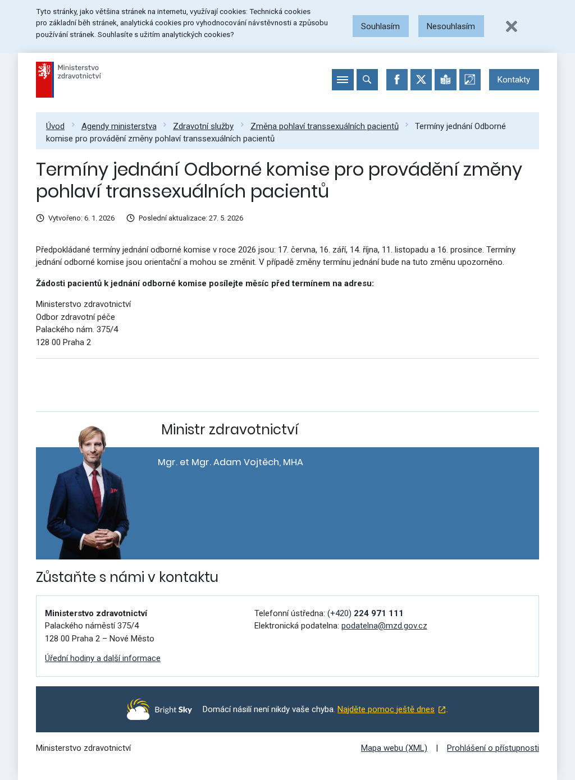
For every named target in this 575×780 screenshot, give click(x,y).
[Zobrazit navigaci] (342, 79)
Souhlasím (380, 26)
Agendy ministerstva (119, 126)
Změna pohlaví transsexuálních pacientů (324, 126)
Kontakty (514, 80)
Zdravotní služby (203, 126)
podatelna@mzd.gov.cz (384, 626)
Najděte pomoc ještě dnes (386, 709)
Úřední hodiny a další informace (103, 658)
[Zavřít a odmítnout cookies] (512, 26)
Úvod (55, 126)
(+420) (365, 613)
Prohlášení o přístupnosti (493, 748)
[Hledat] (367, 79)
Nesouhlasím (451, 26)
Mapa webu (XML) (394, 748)
